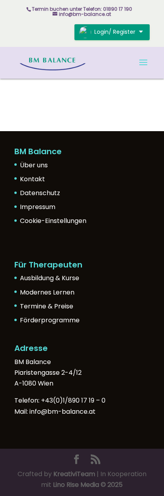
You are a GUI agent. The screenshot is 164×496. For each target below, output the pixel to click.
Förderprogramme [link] (50, 320)
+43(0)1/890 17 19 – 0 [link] (73, 400)
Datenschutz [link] (40, 193)
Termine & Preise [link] (46, 306)
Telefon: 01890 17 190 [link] (107, 9)
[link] (53, 62)
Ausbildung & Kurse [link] (49, 278)
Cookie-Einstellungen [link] (53, 220)
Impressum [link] (37, 206)
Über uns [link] (34, 165)
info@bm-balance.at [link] (62, 411)
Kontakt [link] (32, 179)
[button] (143, 67)
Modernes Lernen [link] (47, 292)
